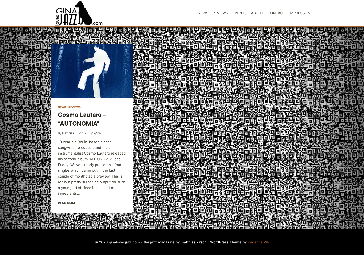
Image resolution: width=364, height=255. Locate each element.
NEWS (203, 13)
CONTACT (276, 13)
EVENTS (240, 13)
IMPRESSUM (300, 13)
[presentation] (92, 71)
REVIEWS (220, 13)
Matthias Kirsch (72, 133)
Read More (69, 203)
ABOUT (257, 13)
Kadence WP (258, 242)
